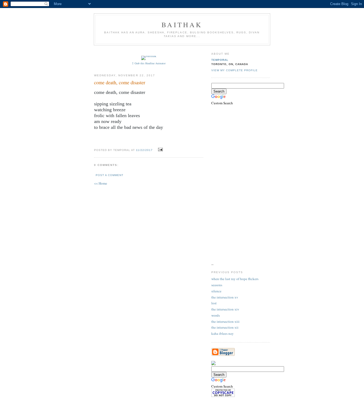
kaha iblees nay (222, 333)
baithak (181, 24)
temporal (219, 59)
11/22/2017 (144, 150)
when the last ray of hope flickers (234, 278)
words (215, 315)
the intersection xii (224, 327)
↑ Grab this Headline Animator (148, 63)
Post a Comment (109, 175)
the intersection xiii (225, 321)
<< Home (100, 183)
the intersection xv (224, 297)
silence (216, 291)
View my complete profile (234, 70)
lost (214, 303)
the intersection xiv (225, 309)
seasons (216, 284)
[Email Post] (159, 149)
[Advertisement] (192, 50)
